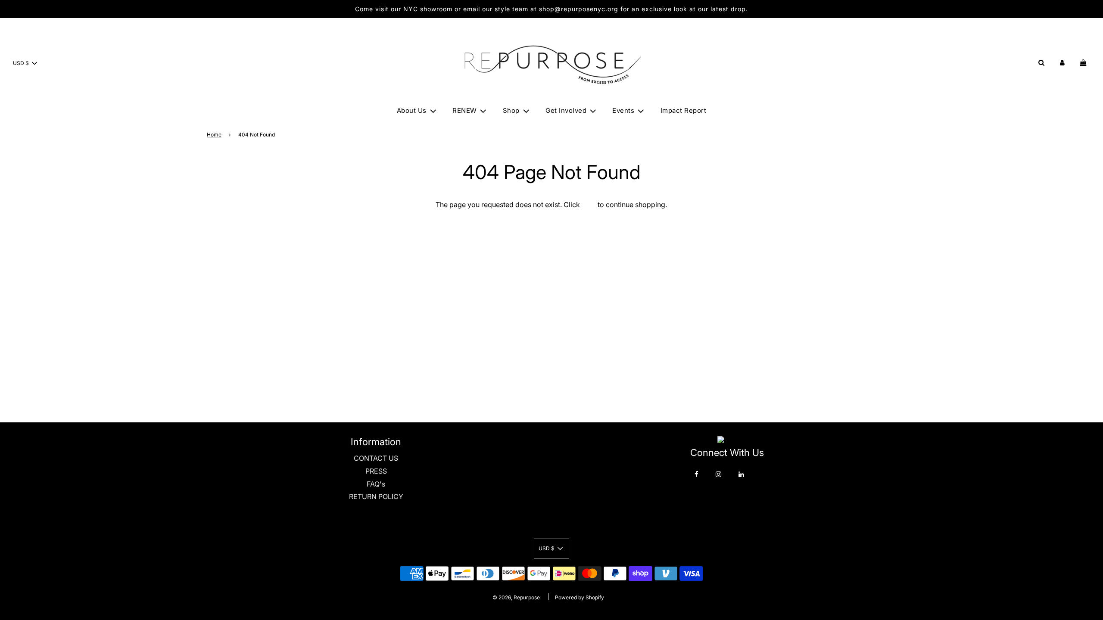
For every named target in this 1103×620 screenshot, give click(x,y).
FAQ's (376, 484)
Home (214, 134)
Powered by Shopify (579, 597)
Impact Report (684, 110)
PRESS (376, 471)
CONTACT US (376, 458)
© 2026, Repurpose (516, 597)
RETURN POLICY (376, 496)
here (589, 204)
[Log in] (1062, 63)
